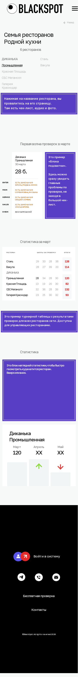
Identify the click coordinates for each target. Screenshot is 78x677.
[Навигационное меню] (75, 8)
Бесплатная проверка (39, 596)
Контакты (38, 610)
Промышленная (15, 278)
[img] (64, 22)
